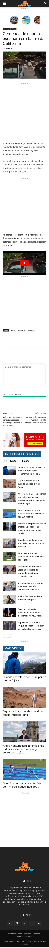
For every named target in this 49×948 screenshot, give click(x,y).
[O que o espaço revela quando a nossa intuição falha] (9, 483)
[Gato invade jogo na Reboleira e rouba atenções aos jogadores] (9, 556)
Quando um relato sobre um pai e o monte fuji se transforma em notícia (31, 470)
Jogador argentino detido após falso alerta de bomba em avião (31, 543)
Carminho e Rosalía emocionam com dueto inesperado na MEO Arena (30, 612)
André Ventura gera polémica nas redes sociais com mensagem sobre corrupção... (23, 749)
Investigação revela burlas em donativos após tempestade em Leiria (30, 586)
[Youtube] (39, 923)
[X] (32, 923)
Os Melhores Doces (14, 933)
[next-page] (8, 636)
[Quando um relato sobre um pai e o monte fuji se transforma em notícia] (9, 470)
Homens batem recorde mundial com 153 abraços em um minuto (35, 420)
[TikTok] (24, 923)
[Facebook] (10, 923)
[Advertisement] (24, 112)
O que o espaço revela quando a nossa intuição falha (30, 483)
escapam (31, 330)
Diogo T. (9, 48)
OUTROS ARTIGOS (16, 461)
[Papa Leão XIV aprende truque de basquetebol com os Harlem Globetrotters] (9, 625)
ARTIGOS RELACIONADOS (21, 454)
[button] (4, 3)
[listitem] (14, 20)
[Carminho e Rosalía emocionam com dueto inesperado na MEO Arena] (9, 612)
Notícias (6, 29)
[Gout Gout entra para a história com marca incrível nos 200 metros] (9, 513)
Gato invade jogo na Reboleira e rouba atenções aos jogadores (31, 556)
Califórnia (21, 330)
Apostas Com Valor (24, 936)
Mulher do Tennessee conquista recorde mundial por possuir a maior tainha (12, 421)
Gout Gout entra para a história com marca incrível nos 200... (22, 785)
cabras (13, 330)
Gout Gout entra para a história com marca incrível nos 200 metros (31, 513)
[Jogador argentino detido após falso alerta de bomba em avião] (9, 543)
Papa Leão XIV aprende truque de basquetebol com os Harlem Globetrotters (31, 625)
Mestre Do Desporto (32, 933)
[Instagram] (17, 923)
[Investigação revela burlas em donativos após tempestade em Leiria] (9, 586)
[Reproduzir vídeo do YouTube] (24, 263)
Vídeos (13, 29)
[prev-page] (4, 636)
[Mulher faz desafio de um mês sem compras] (9, 599)
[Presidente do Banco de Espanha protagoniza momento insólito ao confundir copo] (9, 569)
